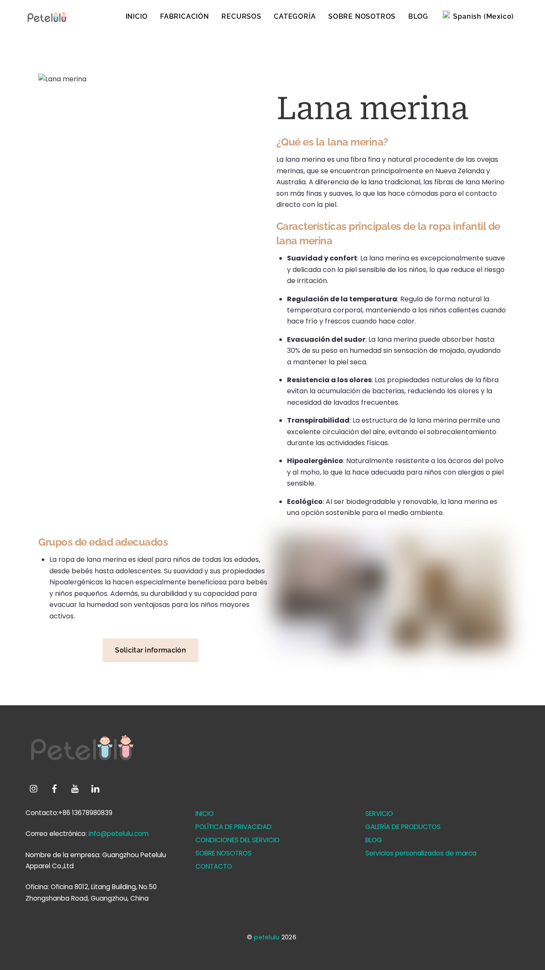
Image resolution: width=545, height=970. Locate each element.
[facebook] (54, 788)
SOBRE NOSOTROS (362, 16)
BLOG (418, 16)
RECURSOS (241, 16)
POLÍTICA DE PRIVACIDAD (233, 826)
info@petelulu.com (119, 833)
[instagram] (34, 788)
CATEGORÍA (295, 16)
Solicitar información (150, 650)
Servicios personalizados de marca (420, 853)
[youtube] (74, 788)
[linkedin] (95, 788)
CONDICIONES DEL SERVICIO (237, 840)
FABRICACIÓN (184, 16)
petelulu (266, 937)
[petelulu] (47, 21)
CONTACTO (213, 866)
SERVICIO (379, 813)
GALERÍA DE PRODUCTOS (403, 826)
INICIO (137, 16)
